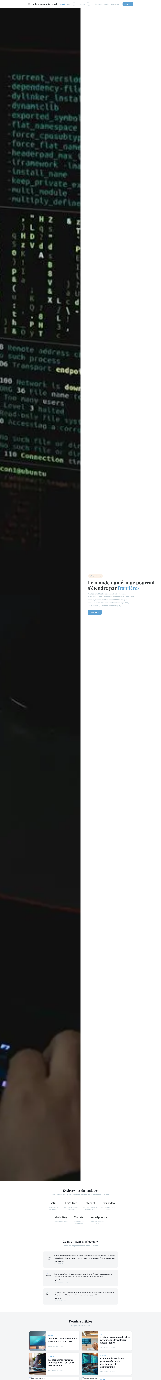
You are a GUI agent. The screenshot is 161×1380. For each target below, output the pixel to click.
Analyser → (128, 4)
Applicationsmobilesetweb (42, 4)
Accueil (62, 4)
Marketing (98, 4)
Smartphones (115, 4)
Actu (68, 4)
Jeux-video (88, 4)
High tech (73, 4)
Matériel (106, 4)
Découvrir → (95, 612)
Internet (82, 4)
